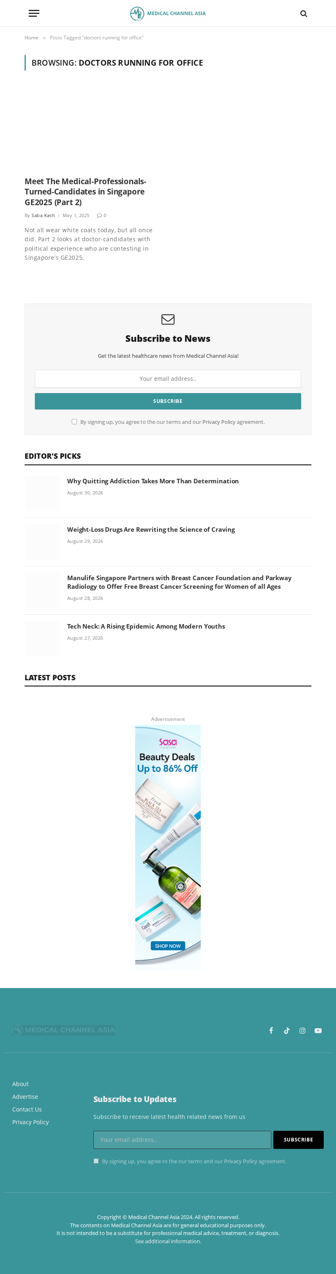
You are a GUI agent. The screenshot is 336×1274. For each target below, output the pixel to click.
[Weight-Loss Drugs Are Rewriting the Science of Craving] (42, 542)
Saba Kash (43, 215)
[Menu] (34, 13)
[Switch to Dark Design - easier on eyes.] (289, 13)
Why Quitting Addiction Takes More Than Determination (153, 481)
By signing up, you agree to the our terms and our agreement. (172, 422)
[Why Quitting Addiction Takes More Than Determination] (42, 493)
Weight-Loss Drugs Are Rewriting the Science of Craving (151, 529)
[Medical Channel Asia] (168, 13)
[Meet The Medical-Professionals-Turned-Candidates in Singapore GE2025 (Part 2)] (93, 128)
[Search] (303, 13)
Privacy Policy (219, 422)
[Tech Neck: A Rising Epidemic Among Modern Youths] (42, 638)
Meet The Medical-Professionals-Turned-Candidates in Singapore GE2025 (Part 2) (85, 192)
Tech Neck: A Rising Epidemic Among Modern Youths (146, 626)
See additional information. (168, 1241)
